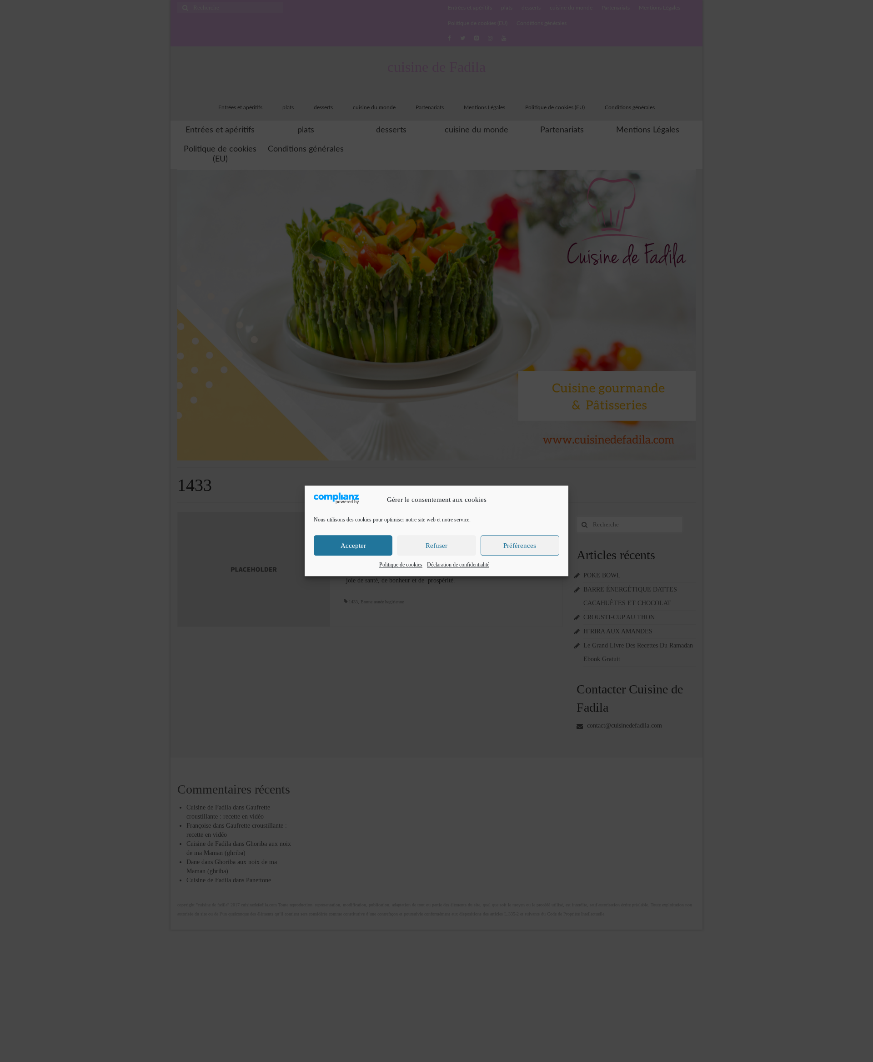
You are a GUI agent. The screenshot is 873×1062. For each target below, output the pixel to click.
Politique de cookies (400, 565)
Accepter (353, 545)
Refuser (436, 545)
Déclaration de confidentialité (458, 565)
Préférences (519, 545)
